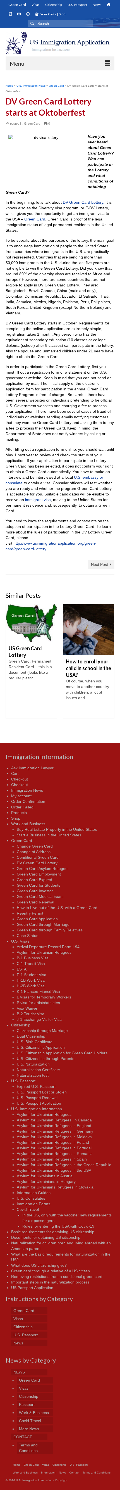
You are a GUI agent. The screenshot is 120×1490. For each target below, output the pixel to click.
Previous (10, 662)
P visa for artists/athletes (38, 1002)
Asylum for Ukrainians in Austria (45, 1176)
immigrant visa (37, 499)
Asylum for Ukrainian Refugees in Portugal (54, 1148)
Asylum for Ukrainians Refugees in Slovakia (55, 1187)
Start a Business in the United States (49, 835)
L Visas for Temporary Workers (44, 997)
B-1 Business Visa (33, 958)
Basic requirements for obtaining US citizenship (52, 1232)
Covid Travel (28, 1209)
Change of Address (34, 852)
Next (109, 662)
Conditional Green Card (38, 857)
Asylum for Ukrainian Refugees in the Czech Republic (64, 1164)
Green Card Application (37, 919)
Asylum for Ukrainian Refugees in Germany (55, 1131)
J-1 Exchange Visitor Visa (39, 1019)
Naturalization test (33, 1075)
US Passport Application (32, 1287)
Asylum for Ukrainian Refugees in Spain (52, 1159)
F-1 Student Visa (31, 974)
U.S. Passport (23, 1081)
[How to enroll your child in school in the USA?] (88, 629)
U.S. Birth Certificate (34, 1042)
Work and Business (28, 824)
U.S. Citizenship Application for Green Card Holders (62, 1053)
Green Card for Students (38, 885)
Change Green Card (35, 846)
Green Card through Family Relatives (50, 930)
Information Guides (34, 1192)
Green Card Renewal (35, 902)
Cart (15, 773)
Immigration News (27, 790)
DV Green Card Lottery (37, 863)
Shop (15, 818)
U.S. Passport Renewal (37, 1097)
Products (19, 812)
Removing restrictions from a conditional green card (56, 1276)
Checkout (19, 779)
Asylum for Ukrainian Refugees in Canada (54, 1120)
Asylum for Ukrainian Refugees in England (54, 1125)
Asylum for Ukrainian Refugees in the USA (54, 1170)
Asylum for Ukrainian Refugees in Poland (53, 1142)
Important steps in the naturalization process (50, 1282)
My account (21, 796)
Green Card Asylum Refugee (42, 868)
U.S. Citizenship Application (41, 1047)
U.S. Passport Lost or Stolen (42, 1092)
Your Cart (52, 14)
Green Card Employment (39, 874)
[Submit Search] (32, 23)
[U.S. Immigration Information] (60, 43)
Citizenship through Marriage (42, 1030)
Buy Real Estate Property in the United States (57, 829)
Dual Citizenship (31, 1036)
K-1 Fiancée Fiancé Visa (38, 991)
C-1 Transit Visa (31, 963)
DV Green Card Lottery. (83, 202)
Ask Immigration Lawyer (32, 768)
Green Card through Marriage (43, 924)
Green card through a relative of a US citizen (50, 1271)
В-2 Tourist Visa (30, 1014)
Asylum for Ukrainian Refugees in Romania (55, 1153)
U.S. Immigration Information (36, 1109)
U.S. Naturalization (33, 1064)
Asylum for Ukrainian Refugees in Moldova (54, 1137)
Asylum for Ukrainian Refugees (44, 952)
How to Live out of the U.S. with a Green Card (57, 907)
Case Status (27, 935)
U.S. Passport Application (39, 1103)
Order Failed (22, 807)
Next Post (99, 564)
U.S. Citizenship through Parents (45, 1058)
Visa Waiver (27, 1008)
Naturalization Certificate (38, 1069)
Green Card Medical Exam (40, 896)
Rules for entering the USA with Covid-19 (58, 1226)
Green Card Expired (34, 879)
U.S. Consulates (31, 1198)
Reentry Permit (30, 913)
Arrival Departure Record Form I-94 (48, 947)
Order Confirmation (28, 801)
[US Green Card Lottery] (31, 623)
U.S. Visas (20, 941)
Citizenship (20, 1025)
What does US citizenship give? (39, 1265)
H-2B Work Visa (31, 986)
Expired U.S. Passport (36, 1086)
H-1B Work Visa (31, 980)
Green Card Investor (35, 891)
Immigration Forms (33, 1204)
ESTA (22, 969)
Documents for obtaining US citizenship (45, 1237)
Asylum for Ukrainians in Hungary (46, 1181)
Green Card (32, 123)
